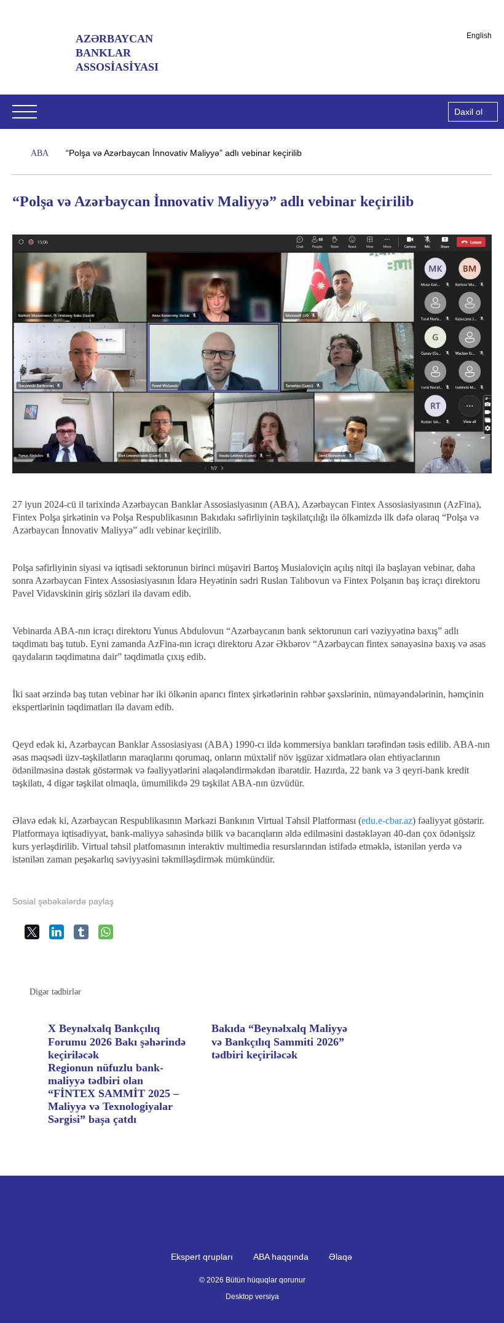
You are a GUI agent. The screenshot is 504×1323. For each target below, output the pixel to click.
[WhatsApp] (110, 937)
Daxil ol (468, 112)
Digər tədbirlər (55, 991)
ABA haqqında (281, 1257)
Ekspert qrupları (202, 1257)
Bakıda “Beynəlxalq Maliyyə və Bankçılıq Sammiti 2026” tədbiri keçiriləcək (279, 1041)
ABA (40, 153)
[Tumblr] (86, 937)
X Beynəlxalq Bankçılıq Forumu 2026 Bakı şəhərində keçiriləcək (117, 1041)
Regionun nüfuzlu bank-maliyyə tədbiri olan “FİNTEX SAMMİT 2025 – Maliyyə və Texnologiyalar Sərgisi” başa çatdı (113, 1093)
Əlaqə (340, 1257)
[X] (37, 937)
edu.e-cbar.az (386, 820)
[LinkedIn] (61, 937)
